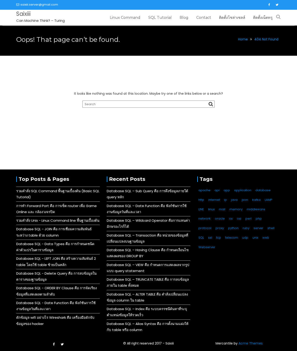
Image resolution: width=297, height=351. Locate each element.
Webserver (206, 247)
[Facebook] (269, 5)
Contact (203, 17)
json (245, 200)
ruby (246, 228)
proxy (220, 228)
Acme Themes (251, 343)
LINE (201, 209)
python (233, 228)
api (217, 190)
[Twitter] (277, 5)
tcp (218, 237)
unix (255, 237)
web (265, 237)
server (258, 228)
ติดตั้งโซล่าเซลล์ (232, 17)
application (242, 190)
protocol (204, 228)
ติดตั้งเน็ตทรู (263, 17)
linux (211, 209)
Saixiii (23, 14)
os (231, 218)
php (259, 218)
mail (222, 209)
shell (271, 228)
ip (225, 200)
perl (248, 218)
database (263, 190)
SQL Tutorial (160, 17)
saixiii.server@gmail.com (39, 4)
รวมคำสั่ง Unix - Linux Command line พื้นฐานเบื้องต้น (57, 220)
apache (204, 190)
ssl (210, 237)
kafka (256, 200)
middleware (256, 209)
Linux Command (125, 17)
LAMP (268, 200)
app (227, 190)
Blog (184, 17)
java (234, 200)
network (204, 218)
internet (214, 200)
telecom (231, 237)
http (201, 200)
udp (245, 237)
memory (235, 209)
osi (239, 218)
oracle (220, 218)
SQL (201, 237)
